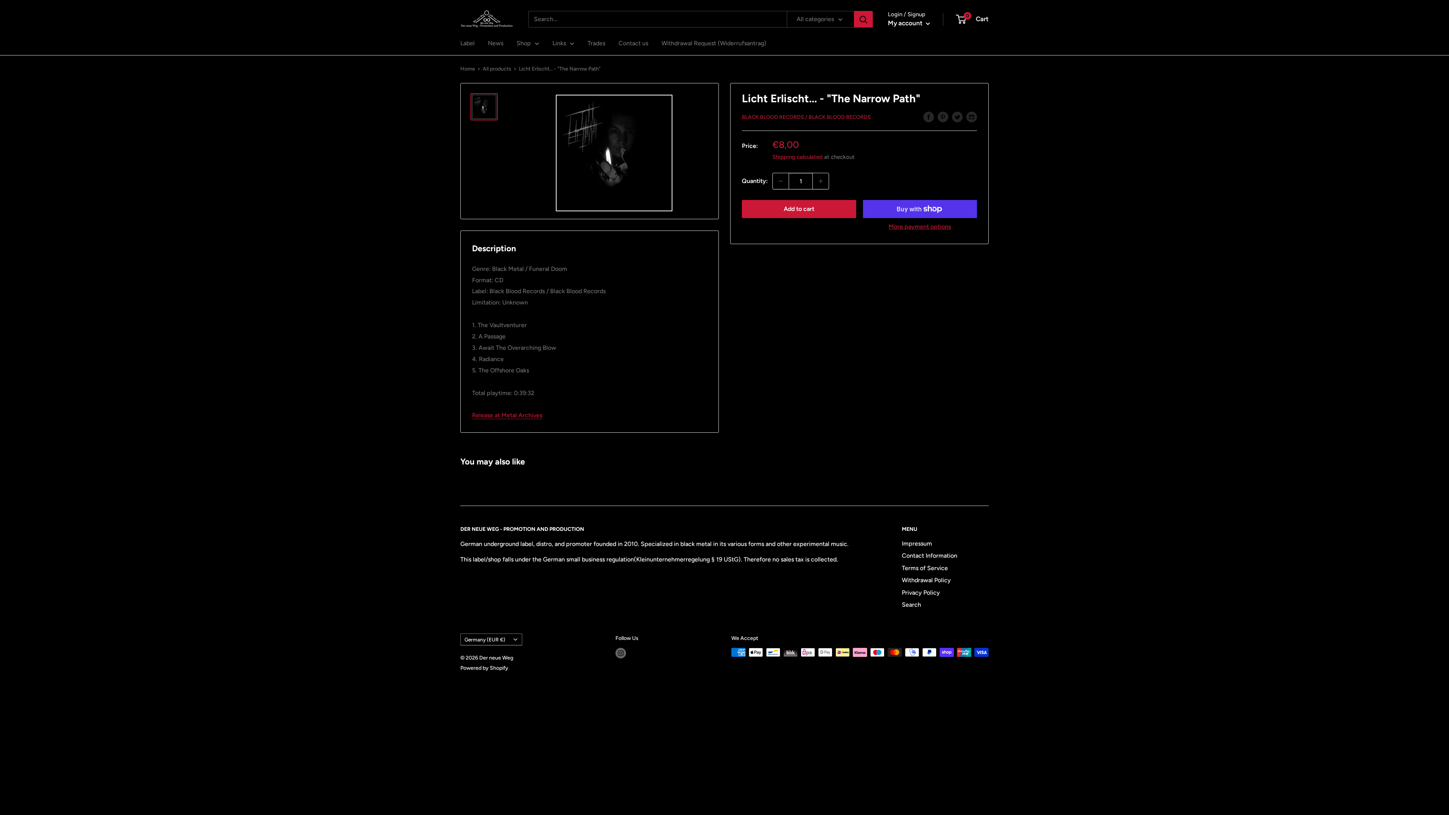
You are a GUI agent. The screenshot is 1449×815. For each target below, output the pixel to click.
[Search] (863, 19)
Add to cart (799, 208)
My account (906, 23)
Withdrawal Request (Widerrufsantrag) (713, 43)
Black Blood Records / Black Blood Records (806, 117)
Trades (596, 43)
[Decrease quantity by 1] (781, 181)
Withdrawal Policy (926, 580)
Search (911, 604)
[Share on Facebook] (928, 116)
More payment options (920, 226)
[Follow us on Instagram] (620, 653)
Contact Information (929, 555)
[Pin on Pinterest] (943, 116)
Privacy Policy (921, 592)
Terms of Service (925, 568)
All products (497, 69)
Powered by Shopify (484, 668)
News (495, 43)
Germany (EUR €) (485, 640)
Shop (524, 43)
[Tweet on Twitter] (957, 116)
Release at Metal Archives (507, 415)
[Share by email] (971, 116)
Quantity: (755, 181)
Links (559, 43)
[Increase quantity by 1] (821, 181)
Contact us (633, 43)
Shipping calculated (797, 157)
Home (467, 69)
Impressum (917, 543)
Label (467, 43)
